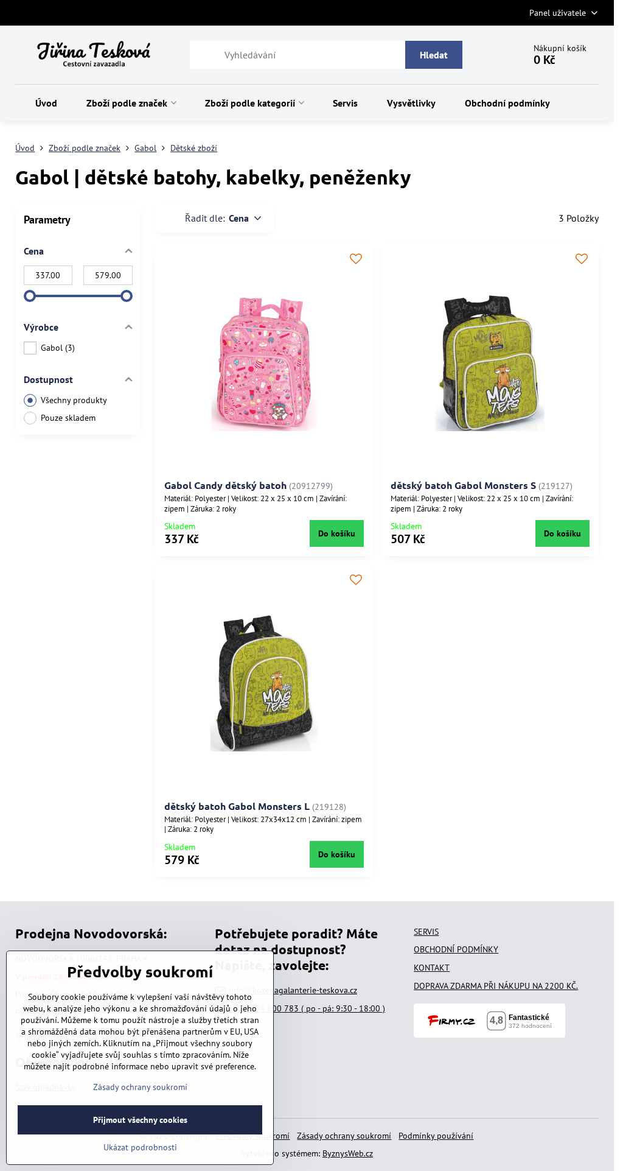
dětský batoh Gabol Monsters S (463, 485)
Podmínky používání (436, 1135)
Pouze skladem (68, 417)
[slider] (30, 296)
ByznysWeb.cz (347, 1153)
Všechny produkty (74, 400)
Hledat (434, 55)
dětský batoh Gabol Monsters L (237, 806)
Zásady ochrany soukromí (344, 1135)
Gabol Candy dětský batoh (225, 485)
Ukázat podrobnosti (140, 1147)
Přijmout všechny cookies (140, 1119)
